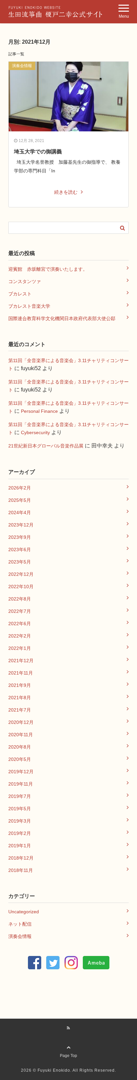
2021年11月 (20, 673)
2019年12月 (21, 771)
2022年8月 (19, 599)
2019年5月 (19, 808)
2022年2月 (19, 636)
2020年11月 (20, 734)
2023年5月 (19, 562)
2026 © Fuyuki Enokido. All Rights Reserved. (68, 1070)
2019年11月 (20, 784)
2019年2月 (19, 833)
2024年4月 (19, 512)
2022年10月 (21, 586)
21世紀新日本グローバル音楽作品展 (45, 445)
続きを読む (65, 192)
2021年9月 (19, 685)
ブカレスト (20, 293)
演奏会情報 (22, 65)
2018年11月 (20, 870)
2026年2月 (19, 487)
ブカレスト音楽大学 (29, 306)
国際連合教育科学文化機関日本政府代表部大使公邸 (61, 318)
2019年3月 (19, 821)
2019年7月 (19, 796)
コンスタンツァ (24, 281)
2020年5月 (19, 759)
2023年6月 (19, 549)
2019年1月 (19, 845)
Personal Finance (39, 411)
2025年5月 (19, 500)
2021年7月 (19, 710)
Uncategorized (23, 911)
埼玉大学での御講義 (38, 151)
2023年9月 (19, 537)
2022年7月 (19, 611)
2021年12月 (21, 660)
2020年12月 (21, 722)
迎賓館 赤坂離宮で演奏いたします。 (47, 269)
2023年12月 (21, 524)
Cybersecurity (35, 432)
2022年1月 (19, 648)
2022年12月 (21, 574)
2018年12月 (21, 858)
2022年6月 (19, 623)
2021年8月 (19, 697)
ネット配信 (20, 924)
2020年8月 (19, 747)
